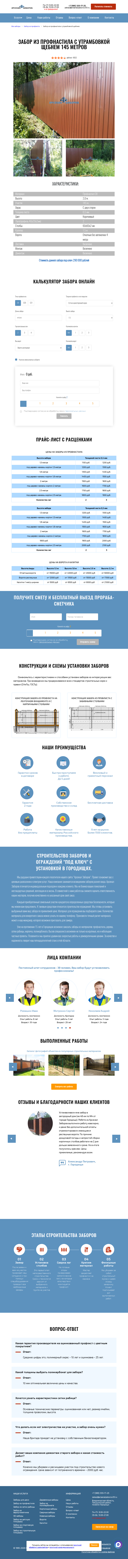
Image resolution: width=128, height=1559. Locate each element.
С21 (31, 303)
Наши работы (43, 18)
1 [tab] (58, 1027)
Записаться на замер (105, 1527)
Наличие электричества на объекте (29, 360)
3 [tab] (66, 1027)
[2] (53, 404)
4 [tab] (70, 1027)
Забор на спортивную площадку (23, 1526)
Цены (29, 18)
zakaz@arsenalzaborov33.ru (77, 8)
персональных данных (75, 411)
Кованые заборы (47, 1516)
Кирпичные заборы (48, 1509)
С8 (18, 303)
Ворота (43, 1520)
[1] (39, 404)
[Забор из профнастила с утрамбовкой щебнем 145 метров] (64, 100)
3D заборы (18, 1516)
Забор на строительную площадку (24, 1532)
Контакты (109, 18)
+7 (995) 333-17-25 (77, 6)
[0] (26, 404)
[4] (79, 404)
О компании (93, 18)
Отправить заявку (87, 642)
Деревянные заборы (49, 1500)
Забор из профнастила (23, 1503)
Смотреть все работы (64, 1087)
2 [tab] (62, 1027)
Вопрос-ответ (75, 18)
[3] (66, 404)
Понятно (94, 1545)
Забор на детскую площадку (21, 1521)
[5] (92, 404)
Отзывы (59, 18)
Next (118, 998)
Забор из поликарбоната (47, 1504)
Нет (69, 333)
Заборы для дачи (21, 1500)
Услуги (17, 18)
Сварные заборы (47, 1512)
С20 (24, 303)
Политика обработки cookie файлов (98, 1552)
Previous (10, 998)
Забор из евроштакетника (21, 1511)
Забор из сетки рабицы (24, 1507)
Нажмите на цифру (62, 397)
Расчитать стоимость (103, 7)
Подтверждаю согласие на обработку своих (55, 411)
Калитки (43, 1523)
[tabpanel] (29, 1002)
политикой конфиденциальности (62, 1547)
